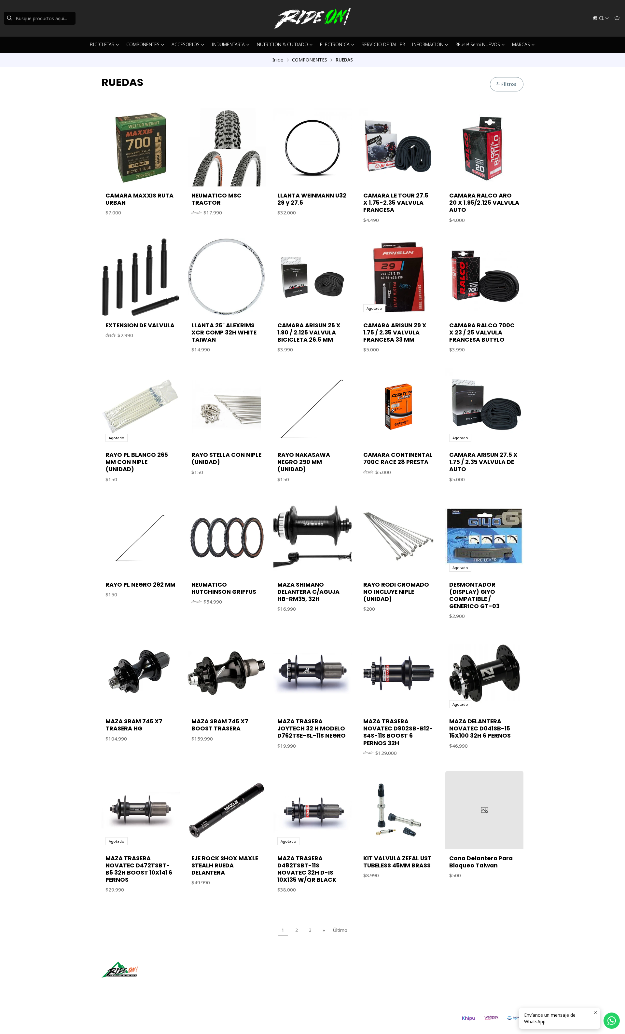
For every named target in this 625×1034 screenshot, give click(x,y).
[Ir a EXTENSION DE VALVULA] (141, 277)
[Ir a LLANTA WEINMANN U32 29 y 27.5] (312, 147)
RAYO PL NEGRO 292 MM (140, 585)
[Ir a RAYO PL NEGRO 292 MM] (141, 536)
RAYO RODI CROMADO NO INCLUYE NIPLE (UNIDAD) (396, 592)
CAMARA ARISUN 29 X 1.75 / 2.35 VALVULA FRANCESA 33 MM (394, 332)
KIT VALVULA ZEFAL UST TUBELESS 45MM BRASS (397, 861)
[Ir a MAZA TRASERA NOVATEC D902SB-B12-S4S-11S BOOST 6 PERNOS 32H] (398, 673)
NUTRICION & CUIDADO (282, 44)
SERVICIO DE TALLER (383, 44)
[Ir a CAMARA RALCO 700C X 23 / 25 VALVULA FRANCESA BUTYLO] (484, 277)
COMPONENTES (143, 44)
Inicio (278, 60)
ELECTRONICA (335, 44)
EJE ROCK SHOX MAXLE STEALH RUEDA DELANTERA (224, 865)
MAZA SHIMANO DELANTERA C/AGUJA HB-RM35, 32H (308, 592)
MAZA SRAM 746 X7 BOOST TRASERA (219, 724)
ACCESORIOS (186, 44)
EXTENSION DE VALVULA (139, 325)
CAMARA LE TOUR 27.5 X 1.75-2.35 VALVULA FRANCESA (395, 203)
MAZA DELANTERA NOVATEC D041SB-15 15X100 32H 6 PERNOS (480, 728)
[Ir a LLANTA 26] (227, 277)
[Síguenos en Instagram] (127, 987)
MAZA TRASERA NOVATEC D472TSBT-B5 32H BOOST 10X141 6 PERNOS (138, 869)
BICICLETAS (102, 44)
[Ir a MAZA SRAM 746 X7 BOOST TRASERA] (227, 673)
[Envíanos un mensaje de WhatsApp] (612, 1021)
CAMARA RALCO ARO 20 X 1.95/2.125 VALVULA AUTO (484, 203)
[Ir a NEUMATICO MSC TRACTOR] (227, 147)
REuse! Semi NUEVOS (477, 44)
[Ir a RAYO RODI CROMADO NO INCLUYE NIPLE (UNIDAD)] (398, 536)
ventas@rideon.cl (342, 976)
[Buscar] (9, 18)
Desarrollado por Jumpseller (196, 1021)
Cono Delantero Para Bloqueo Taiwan (481, 861)
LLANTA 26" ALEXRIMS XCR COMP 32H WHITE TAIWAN (224, 332)
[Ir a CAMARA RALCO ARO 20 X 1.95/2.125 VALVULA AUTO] (484, 147)
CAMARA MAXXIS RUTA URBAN (139, 199)
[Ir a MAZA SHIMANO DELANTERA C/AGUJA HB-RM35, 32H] (312, 536)
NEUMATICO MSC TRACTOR (216, 199)
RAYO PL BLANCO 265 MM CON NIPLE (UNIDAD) (136, 462)
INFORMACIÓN (427, 44)
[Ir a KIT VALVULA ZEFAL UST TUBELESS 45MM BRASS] (398, 810)
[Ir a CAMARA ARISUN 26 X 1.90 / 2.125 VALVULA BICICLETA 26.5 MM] (312, 277)
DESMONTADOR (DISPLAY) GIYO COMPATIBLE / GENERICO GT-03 (474, 595)
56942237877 (338, 985)
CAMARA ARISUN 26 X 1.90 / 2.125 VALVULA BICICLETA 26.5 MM (308, 332)
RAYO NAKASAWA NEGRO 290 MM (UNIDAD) (303, 462)
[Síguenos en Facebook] (136, 987)
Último (340, 930)
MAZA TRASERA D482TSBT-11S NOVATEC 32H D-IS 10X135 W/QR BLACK (306, 869)
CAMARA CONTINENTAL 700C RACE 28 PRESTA (398, 458)
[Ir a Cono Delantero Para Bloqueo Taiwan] (484, 810)
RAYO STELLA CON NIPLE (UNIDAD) (226, 458)
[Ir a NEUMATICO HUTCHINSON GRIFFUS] (227, 536)
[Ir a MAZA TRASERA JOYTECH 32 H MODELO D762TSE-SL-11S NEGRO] (312, 673)
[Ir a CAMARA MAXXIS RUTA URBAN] (141, 147)
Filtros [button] (508, 84)
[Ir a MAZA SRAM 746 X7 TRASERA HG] (141, 673)
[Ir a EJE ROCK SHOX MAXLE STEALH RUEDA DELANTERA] (227, 810)
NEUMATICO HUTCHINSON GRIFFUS (223, 588)
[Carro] (617, 18)
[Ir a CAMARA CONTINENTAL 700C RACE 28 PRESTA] (398, 407)
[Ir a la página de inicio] (312, 18)
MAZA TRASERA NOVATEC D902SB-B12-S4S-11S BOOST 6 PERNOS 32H (398, 732)
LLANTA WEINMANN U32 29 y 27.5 (311, 199)
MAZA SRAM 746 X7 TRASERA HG (133, 724)
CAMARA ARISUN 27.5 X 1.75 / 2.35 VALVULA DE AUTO (483, 462)
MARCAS (521, 44)
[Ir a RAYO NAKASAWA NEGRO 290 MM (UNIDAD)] (312, 407)
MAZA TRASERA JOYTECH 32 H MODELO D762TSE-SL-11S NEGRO (311, 728)
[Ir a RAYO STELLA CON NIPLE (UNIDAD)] (227, 407)
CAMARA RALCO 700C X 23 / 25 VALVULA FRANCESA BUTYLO (482, 332)
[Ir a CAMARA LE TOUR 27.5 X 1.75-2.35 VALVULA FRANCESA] (398, 147)
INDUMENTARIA (228, 44)
